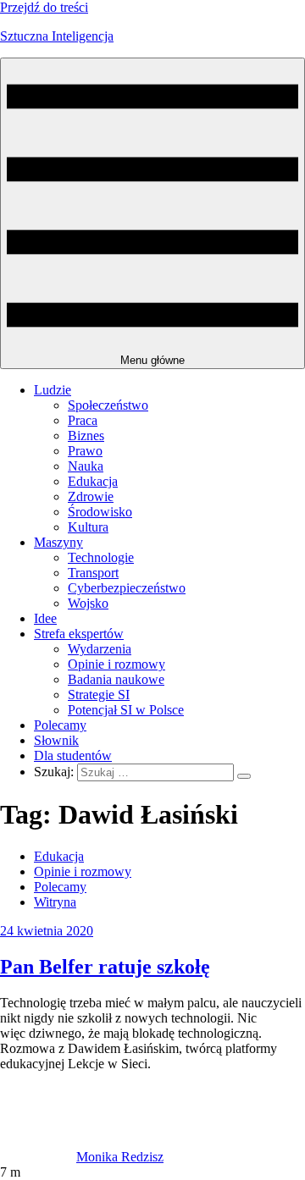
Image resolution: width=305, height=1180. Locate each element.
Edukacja (93, 481)
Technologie (101, 557)
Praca (82, 420)
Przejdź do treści (44, 7)
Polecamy (60, 725)
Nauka (85, 466)
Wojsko (88, 603)
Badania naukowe (116, 679)
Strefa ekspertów (79, 633)
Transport (93, 572)
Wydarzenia (99, 649)
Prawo (85, 451)
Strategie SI (99, 694)
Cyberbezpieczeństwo (127, 588)
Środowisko (100, 512)
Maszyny (58, 542)
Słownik (56, 740)
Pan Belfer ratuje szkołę (105, 967)
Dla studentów (73, 755)
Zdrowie (91, 496)
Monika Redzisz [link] (120, 1157)
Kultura (88, 527)
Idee (45, 618)
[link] (38, 1157)
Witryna (55, 902)
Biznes (86, 435)
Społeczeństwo (108, 405)
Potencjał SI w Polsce (126, 710)
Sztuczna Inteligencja (57, 36)
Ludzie (52, 390)
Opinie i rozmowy (116, 664)
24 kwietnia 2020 (46, 931)
